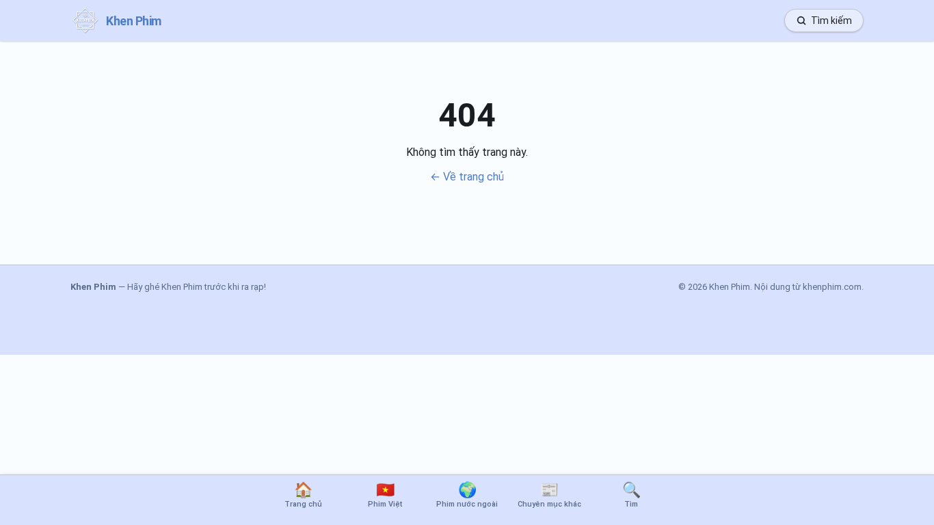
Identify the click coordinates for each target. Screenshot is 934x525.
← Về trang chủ (467, 176)
